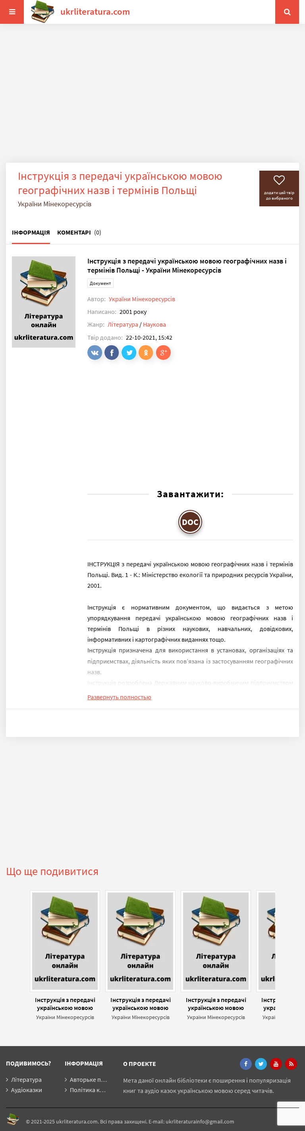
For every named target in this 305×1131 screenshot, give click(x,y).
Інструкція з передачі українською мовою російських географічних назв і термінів (216, 1004)
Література (123, 324)
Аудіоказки (26, 1090)
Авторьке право (92, 1079)
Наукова (154, 324)
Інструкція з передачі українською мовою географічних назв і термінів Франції (65, 1004)
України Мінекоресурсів (142, 299)
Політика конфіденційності (108, 1090)
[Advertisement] (152, 99)
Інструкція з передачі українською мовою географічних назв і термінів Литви (140, 1004)
